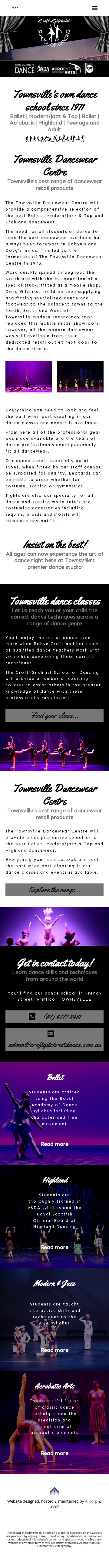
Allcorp (91, 1501)
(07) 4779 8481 (58, 1017)
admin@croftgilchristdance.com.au (54, 1039)
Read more (54, 1144)
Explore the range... (54, 890)
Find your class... (54, 715)
